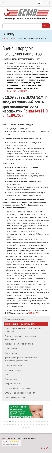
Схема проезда (11, 348)
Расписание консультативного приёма (19, 343)
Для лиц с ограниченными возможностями (21, 392)
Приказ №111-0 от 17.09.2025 (25, 113)
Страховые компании (13, 369)
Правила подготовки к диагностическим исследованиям (20, 338)
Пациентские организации (15, 397)
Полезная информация (13, 365)
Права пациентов (11, 379)
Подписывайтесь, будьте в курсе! (18, 388)
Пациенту (13, 38)
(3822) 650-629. (33, 313)
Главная (5, 38)
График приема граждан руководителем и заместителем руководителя (21, 359)
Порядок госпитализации (14, 319)
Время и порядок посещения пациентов (20, 323)
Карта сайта (45, 448)
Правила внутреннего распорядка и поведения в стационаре (23, 330)
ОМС (6, 374)
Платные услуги (11, 353)
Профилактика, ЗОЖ (12, 383)
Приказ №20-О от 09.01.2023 (17, 91)
